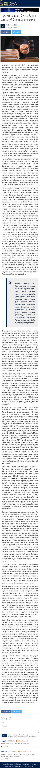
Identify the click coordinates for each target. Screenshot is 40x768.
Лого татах (33, 764)
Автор (8, 25)
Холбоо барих (17, 764)
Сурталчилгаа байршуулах (7, 764)
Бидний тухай (26, 764)
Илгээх (4, 736)
